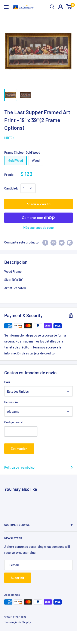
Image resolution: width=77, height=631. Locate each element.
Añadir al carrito (38, 204)
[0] (69, 6)
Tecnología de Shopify (17, 622)
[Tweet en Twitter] (62, 242)
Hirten (9, 138)
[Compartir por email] (70, 242)
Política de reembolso (19, 467)
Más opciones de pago (38, 227)
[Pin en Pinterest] (53, 242)
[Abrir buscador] (52, 6)
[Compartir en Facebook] (45, 242)
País (7, 382)
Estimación (19, 448)
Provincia (11, 402)
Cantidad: (11, 188)
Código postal (13, 422)
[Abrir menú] (6, 7)
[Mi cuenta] (60, 6)
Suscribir (17, 578)
